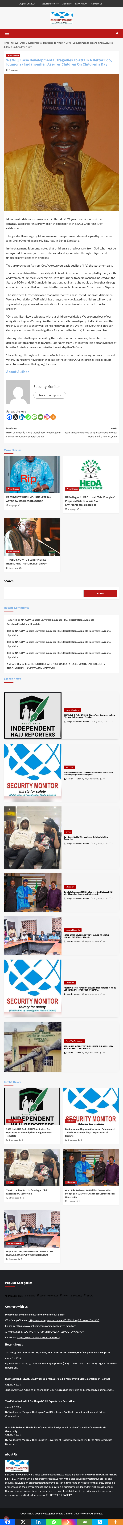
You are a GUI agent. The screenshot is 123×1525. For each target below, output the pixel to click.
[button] (7, 33)
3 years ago (13, 70)
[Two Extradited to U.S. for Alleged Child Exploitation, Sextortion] (32, 1167)
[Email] (40, 417)
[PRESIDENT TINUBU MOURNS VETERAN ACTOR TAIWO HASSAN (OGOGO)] (32, 474)
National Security (73, 930)
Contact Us (96, 3)
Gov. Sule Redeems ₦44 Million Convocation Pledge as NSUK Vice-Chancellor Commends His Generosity (90, 1194)
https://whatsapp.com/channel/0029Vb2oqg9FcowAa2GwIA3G (64, 1320)
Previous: (33, 432)
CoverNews (80, 1513)
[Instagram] (47, 417)
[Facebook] (9, 417)
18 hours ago (14, 1198)
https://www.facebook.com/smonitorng (38, 1337)
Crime (68, 832)
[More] (53, 417)
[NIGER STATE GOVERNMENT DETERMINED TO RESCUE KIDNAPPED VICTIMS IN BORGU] (32, 1229)
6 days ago (72, 509)
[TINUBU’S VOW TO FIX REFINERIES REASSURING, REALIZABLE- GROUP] (32, 537)
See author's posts (49, 395)
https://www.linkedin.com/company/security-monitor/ (46, 1325)
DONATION (81, 3)
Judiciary (69, 767)
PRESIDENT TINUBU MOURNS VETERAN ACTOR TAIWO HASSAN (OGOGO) (28, 499)
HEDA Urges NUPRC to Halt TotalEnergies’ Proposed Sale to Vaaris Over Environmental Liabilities (90, 501)
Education (70, 887)
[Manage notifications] (6, 1518)
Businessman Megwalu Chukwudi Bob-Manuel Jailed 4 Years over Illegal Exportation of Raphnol (90, 1133)
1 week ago (13, 568)
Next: (91, 432)
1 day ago (71, 1201)
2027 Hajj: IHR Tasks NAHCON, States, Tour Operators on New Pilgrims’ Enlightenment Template (29, 1133)
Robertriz (12, 619)
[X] (15, 417)
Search (8, 581)
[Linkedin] (22, 417)
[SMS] (34, 417)
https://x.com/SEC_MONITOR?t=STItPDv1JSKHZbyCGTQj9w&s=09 (46, 1331)
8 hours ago (72, 1140)
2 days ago (13, 1259)
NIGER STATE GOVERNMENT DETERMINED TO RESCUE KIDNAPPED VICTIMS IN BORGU (29, 1253)
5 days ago (13, 505)
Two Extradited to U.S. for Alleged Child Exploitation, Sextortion (27, 1192)
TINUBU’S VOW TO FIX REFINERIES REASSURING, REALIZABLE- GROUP (26, 562)
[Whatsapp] (28, 417)
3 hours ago (13, 1140)
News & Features (72, 710)
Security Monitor (50, 3)
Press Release (13, 55)
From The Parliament (74, 1041)
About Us (67, 3)
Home (6, 43)
